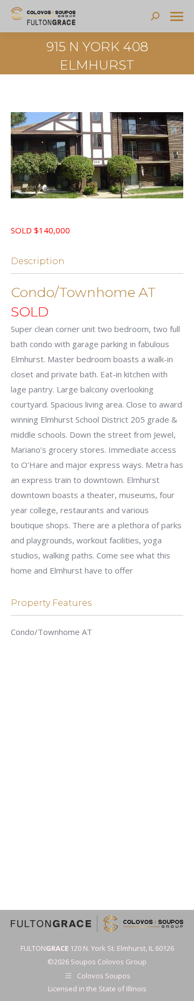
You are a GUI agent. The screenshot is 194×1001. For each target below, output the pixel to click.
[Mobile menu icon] (176, 16)
